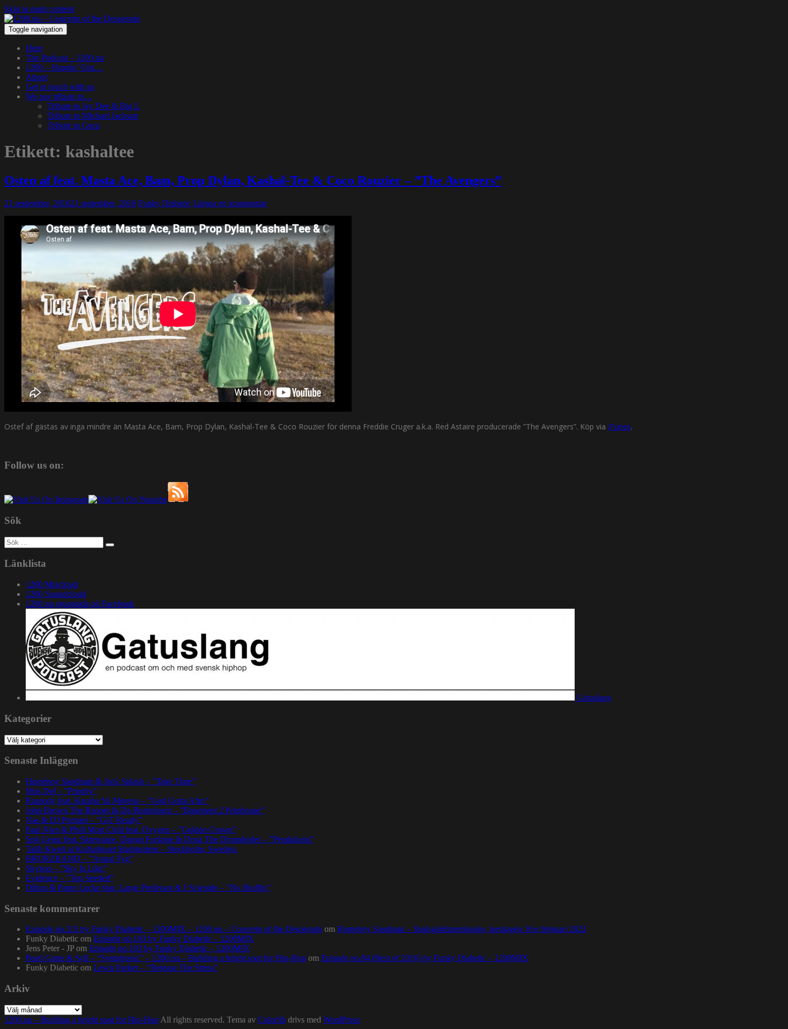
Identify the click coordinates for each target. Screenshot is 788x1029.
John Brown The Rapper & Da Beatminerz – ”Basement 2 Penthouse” (145, 810)
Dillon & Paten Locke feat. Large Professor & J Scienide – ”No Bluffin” (148, 887)
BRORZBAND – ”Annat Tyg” (79, 858)
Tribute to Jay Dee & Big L (93, 106)
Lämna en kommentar (230, 203)
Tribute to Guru (73, 125)
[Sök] (110, 544)
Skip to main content (39, 8)
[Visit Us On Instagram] (46, 499)
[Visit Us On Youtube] (127, 499)
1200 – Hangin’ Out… (64, 67)
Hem (34, 48)
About (36, 77)
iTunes (619, 426)
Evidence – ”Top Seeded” (70, 877)
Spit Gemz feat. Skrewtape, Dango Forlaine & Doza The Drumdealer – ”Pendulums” (170, 839)
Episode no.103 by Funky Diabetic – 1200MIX (173, 938)
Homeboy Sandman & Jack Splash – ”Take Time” (111, 781)
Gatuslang (593, 697)
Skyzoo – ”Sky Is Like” (66, 868)
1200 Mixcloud (52, 584)
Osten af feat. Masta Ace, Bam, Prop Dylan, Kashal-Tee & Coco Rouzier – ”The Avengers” (253, 180)
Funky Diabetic (164, 203)
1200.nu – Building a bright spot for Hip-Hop (81, 1019)
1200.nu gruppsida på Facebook (80, 603)
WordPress (341, 1019)
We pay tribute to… (59, 96)
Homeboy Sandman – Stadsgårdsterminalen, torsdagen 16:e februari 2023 (461, 928)
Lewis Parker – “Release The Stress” (155, 967)
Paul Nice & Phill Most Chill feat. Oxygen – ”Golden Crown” (131, 829)
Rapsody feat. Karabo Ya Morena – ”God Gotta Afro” (117, 800)
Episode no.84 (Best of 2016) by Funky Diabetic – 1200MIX (425, 957)
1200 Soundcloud (56, 594)
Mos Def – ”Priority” (61, 791)
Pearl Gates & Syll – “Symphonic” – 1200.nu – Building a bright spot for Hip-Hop (166, 957)
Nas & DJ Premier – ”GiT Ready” (84, 819)
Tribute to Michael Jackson (92, 115)
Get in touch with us (60, 86)
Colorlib (272, 1019)
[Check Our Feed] (178, 499)
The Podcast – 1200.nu (65, 57)
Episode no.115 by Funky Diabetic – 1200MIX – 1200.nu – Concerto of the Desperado (174, 928)
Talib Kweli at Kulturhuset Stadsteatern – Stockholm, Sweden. (131, 848)
